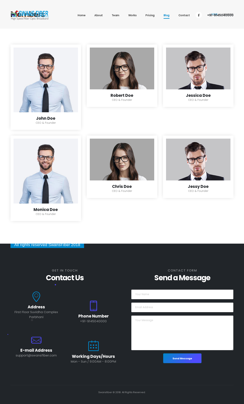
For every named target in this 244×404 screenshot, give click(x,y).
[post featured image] (46, 80)
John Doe (45, 118)
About (98, 15)
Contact (184, 15)
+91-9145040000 (220, 15)
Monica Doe (46, 209)
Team (115, 15)
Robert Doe (122, 95)
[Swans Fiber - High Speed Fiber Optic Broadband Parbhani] (29, 15)
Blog (166, 15)
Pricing (150, 15)
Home (81, 15)
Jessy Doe (198, 186)
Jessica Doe (198, 95)
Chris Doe (122, 186)
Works (132, 15)
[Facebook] (199, 15)
